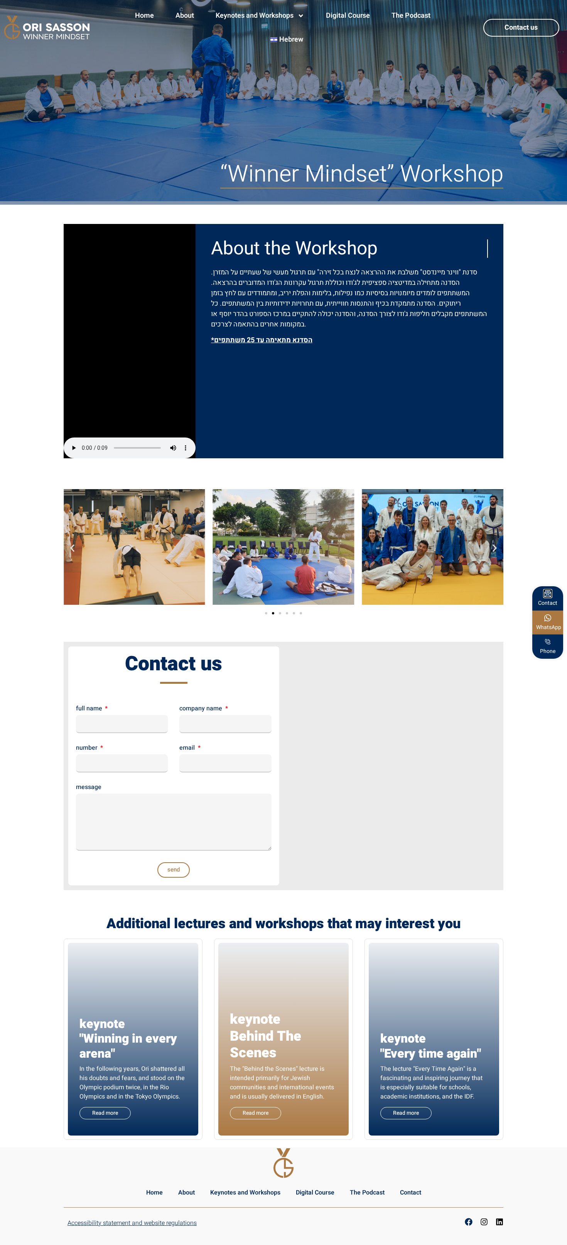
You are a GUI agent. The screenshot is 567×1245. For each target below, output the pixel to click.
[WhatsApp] (547, 617)
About (185, 15)
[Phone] (547, 641)
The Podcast (411, 15)
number (87, 748)
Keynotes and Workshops (255, 15)
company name (201, 709)
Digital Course (348, 15)
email (187, 748)
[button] (72, 548)
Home (144, 15)
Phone (547, 651)
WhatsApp (548, 627)
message (88, 788)
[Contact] (547, 593)
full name (90, 709)
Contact (410, 1192)
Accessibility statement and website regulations (132, 1223)
